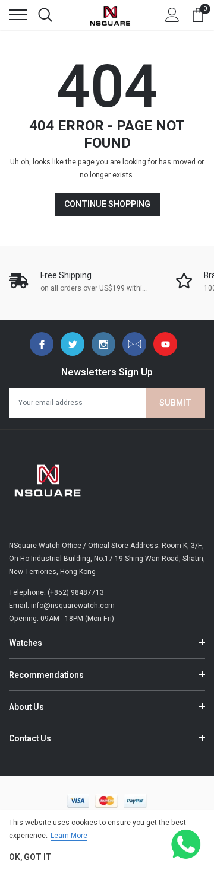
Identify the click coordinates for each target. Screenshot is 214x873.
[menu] (18, 15)
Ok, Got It (30, 857)
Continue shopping (107, 204)
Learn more (69, 835)
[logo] (110, 15)
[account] (172, 14)
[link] (42, 344)
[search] (45, 15)
